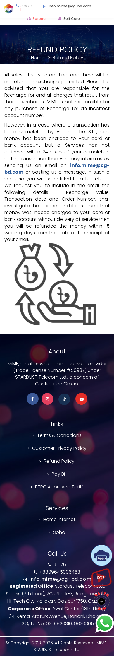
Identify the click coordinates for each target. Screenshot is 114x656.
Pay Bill (59, 474)
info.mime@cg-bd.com (59, 579)
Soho (59, 532)
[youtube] (81, 399)
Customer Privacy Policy (59, 448)
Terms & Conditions (59, 435)
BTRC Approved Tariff (59, 487)
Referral (39, 18)
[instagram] (47, 399)
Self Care (71, 18)
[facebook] (33, 399)
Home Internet (59, 519)
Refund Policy (59, 461)
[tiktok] (64, 400)
